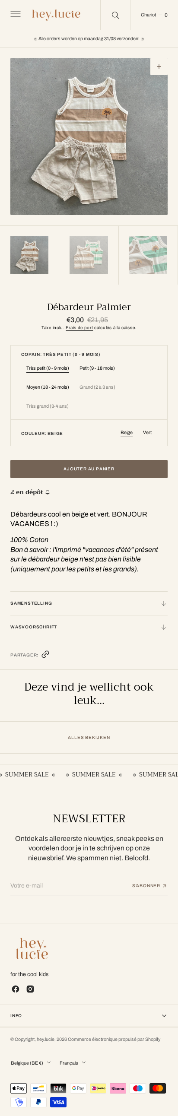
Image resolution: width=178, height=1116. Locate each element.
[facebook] (15, 989)
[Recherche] (115, 15)
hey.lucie (45, 1039)
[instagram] (30, 989)
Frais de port (79, 327)
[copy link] (45, 656)
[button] (14, 15)
